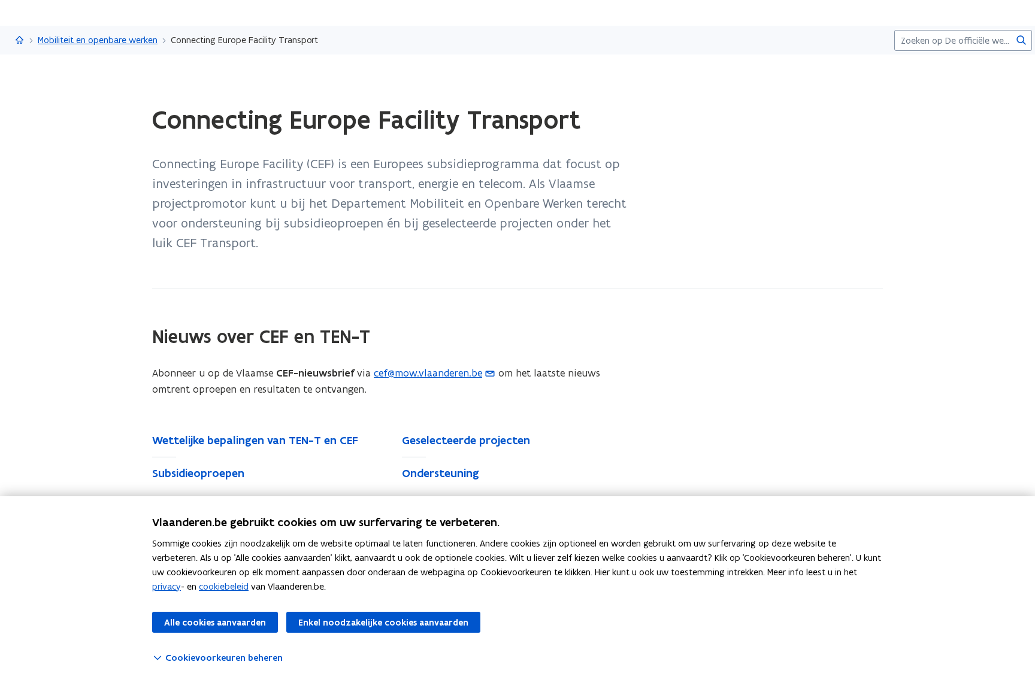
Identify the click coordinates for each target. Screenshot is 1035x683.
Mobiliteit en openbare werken (98, 39)
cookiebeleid (224, 586)
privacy (166, 586)
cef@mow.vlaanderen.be (428, 373)
